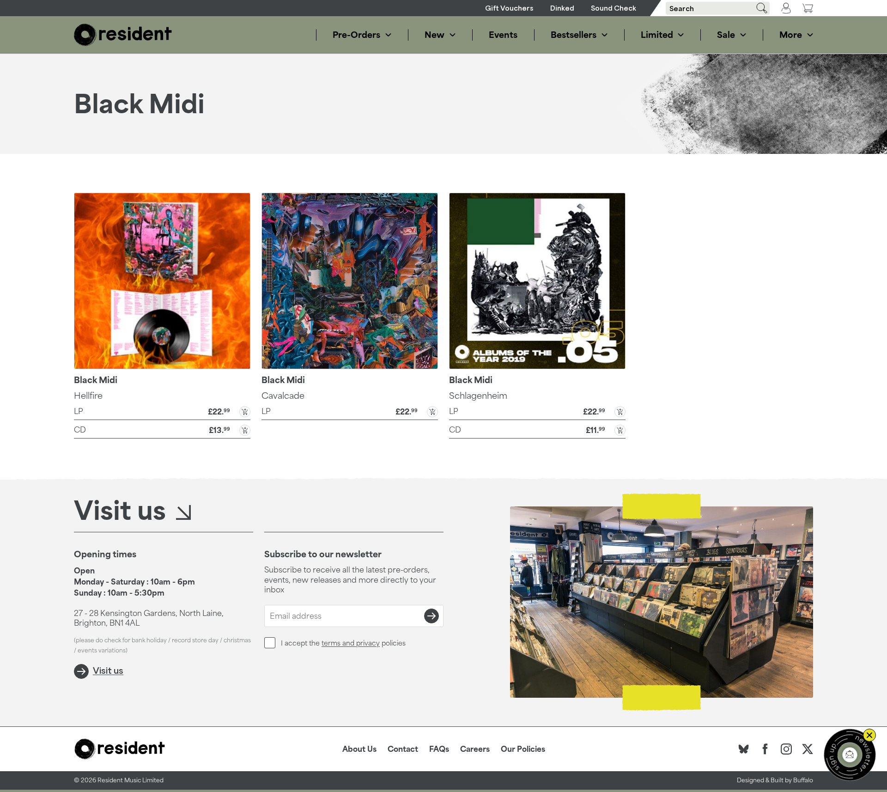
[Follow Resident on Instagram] (786, 749)
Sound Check (613, 8)
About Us (359, 749)
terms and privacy (351, 643)
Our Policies (523, 749)
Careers (475, 749)
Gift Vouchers (509, 8)
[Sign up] (431, 616)
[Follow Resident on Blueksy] (743, 749)
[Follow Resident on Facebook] (765, 749)
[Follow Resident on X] (807, 749)
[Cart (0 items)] (807, 8)
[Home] (123, 35)
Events (503, 35)
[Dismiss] (869, 735)
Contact (403, 749)
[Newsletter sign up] (850, 755)
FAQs (439, 749)
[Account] (786, 8)
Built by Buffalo (792, 780)
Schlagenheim (478, 395)
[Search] (758, 8)
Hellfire (88, 395)
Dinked (562, 8)
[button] (162, 411)
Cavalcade (282, 395)
